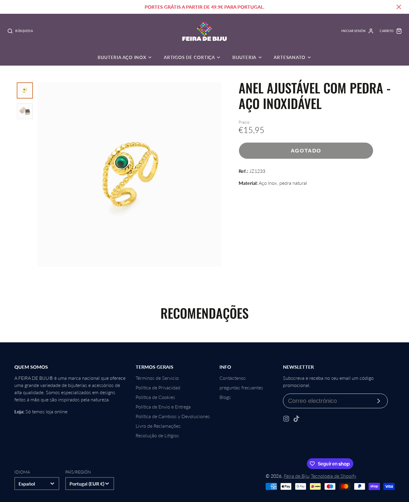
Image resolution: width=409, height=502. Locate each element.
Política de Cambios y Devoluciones (173, 416)
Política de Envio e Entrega (163, 406)
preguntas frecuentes (241, 387)
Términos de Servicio (157, 378)
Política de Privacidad (158, 387)
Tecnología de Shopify (333, 476)
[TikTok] (296, 418)
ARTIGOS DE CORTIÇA (189, 57)
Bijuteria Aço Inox (122, 57)
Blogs (225, 397)
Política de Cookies (155, 397)
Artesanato (289, 57)
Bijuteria (244, 57)
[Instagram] (286, 418)
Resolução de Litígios (157, 435)
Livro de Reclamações (158, 426)
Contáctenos (232, 378)
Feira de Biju (297, 476)
